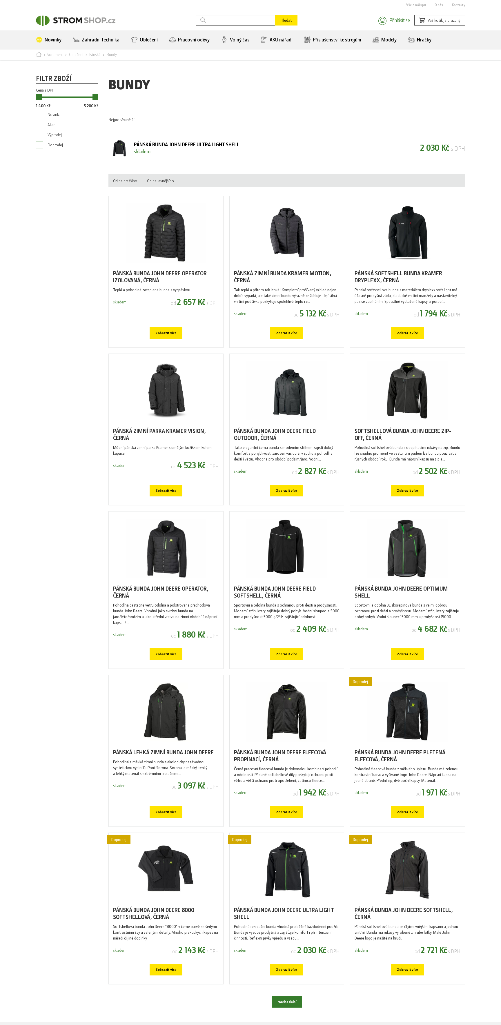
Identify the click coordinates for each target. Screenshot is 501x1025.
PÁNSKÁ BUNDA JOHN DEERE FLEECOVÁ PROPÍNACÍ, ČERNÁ (280, 779)
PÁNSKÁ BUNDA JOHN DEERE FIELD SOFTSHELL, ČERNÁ (275, 611)
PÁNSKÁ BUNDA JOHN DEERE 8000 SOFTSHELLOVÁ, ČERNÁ (153, 942)
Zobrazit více (166, 343)
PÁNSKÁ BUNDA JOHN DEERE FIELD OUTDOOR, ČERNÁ (275, 448)
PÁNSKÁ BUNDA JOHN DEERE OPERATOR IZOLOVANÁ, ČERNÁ (160, 285)
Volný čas (239, 42)
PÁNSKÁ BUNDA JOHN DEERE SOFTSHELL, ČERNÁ (404, 942)
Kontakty (458, 5)
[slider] (39, 105)
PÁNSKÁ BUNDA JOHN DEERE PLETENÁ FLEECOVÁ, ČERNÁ (400, 779)
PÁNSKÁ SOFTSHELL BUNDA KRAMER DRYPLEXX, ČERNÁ (398, 285)
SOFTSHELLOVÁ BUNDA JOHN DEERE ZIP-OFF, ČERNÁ (403, 448)
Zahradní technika (100, 42)
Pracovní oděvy (193, 42)
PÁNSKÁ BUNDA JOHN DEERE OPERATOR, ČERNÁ (160, 611)
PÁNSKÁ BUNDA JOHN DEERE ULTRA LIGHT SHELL (284, 942)
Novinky (52, 42)
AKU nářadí (281, 42)
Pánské (95, 58)
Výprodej (55, 146)
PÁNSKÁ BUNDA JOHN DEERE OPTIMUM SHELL (401, 611)
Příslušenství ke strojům (336, 42)
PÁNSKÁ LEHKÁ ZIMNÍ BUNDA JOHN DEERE (163, 775)
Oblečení (148, 42)
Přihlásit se (392, 21)
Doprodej (55, 158)
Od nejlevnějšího (160, 186)
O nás (439, 5)
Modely (388, 42)
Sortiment (55, 58)
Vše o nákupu (416, 5)
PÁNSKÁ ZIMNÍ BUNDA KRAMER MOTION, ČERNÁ (282, 285)
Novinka (54, 123)
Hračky (423, 42)
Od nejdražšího (125, 186)
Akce (51, 135)
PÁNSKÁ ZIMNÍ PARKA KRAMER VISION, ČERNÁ (159, 448)
